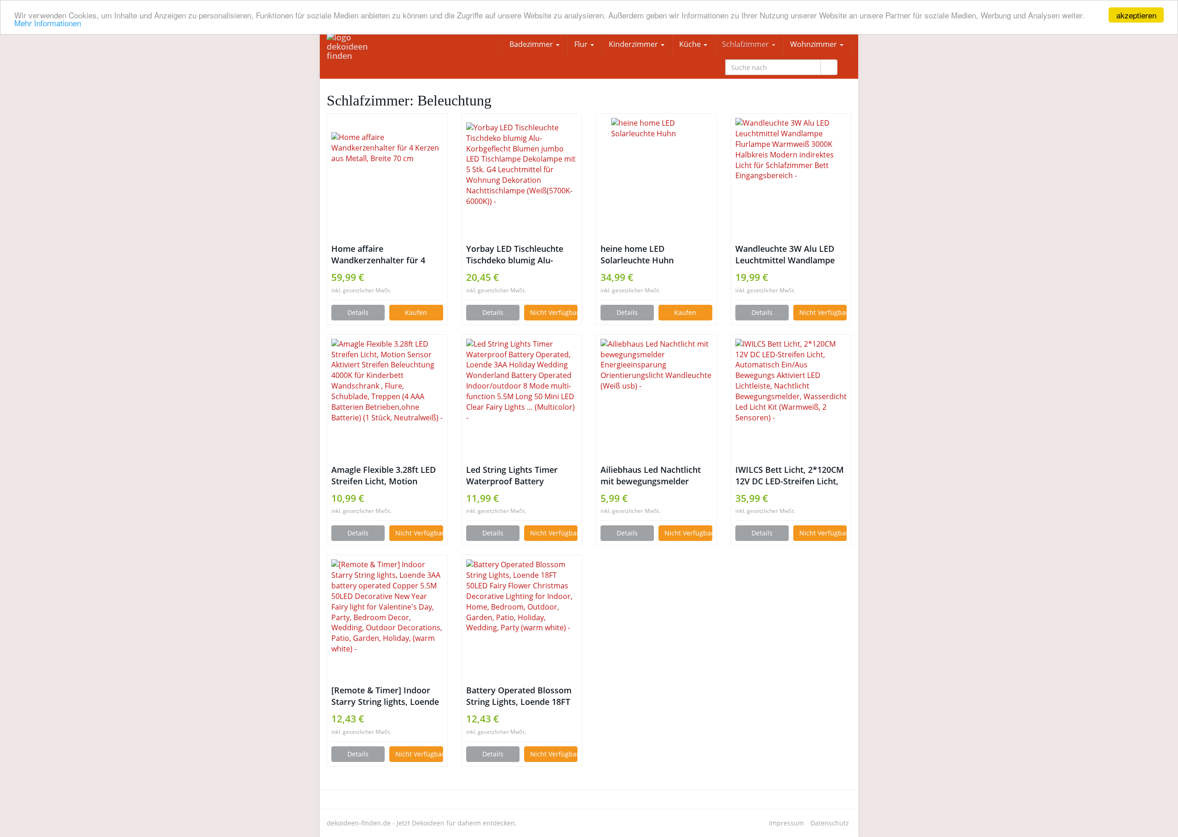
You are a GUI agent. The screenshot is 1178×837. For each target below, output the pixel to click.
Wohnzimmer (814, 44)
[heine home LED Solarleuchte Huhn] (656, 178)
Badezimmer (532, 44)
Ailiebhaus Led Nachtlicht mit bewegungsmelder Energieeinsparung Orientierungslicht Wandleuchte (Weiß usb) (651, 475)
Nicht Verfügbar (553, 312)
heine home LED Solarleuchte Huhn (637, 254)
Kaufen (416, 312)
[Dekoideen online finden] (357, 46)
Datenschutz (829, 823)
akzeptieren (1136, 15)
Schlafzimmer (746, 44)
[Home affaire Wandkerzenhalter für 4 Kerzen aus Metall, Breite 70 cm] (387, 178)
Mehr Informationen (47, 23)
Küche (691, 44)
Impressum (786, 823)
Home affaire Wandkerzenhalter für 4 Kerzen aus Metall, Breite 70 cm (386, 254)
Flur (581, 44)
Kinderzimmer (634, 44)
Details (358, 312)
